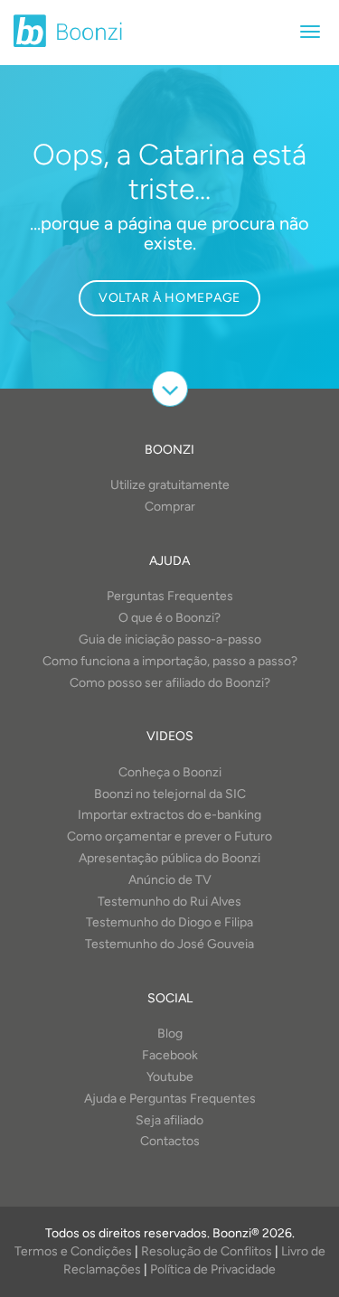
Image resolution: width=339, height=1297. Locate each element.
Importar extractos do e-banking (169, 814)
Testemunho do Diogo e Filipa (169, 922)
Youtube (169, 1077)
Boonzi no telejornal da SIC (170, 794)
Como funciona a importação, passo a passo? (169, 661)
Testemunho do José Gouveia (169, 944)
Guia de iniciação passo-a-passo (170, 639)
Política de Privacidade (213, 1269)
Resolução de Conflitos (206, 1251)
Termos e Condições (73, 1251)
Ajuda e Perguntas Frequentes (170, 1098)
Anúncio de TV (170, 880)
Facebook (170, 1055)
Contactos (170, 1141)
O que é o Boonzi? (169, 617)
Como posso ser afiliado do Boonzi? (170, 683)
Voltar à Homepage (169, 297)
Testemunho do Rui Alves (169, 901)
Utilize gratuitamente (170, 485)
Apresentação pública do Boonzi (169, 858)
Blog (170, 1033)
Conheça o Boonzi (169, 772)
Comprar (170, 506)
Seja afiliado (169, 1120)
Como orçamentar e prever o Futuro (169, 836)
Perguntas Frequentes (170, 596)
